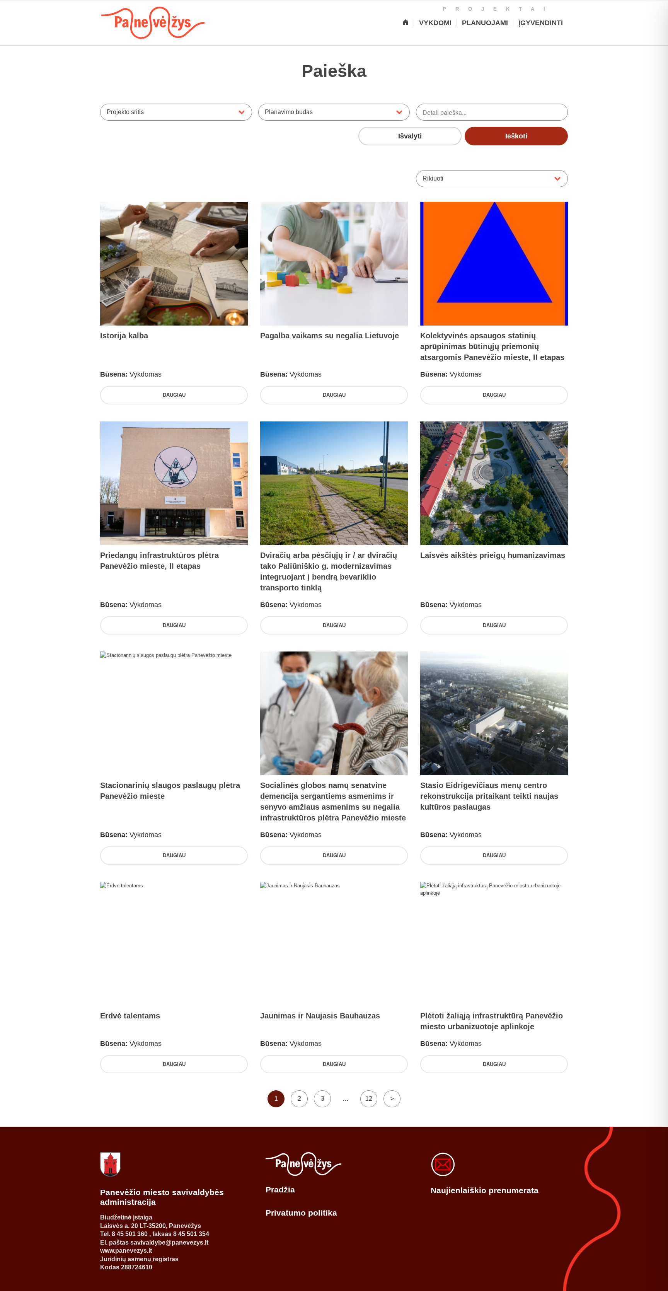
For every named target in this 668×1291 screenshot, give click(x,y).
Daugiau (174, 395)
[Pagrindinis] (405, 22)
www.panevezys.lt (126, 1250)
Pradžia (280, 1189)
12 (368, 1098)
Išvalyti (410, 136)
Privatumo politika (301, 1212)
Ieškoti (516, 136)
